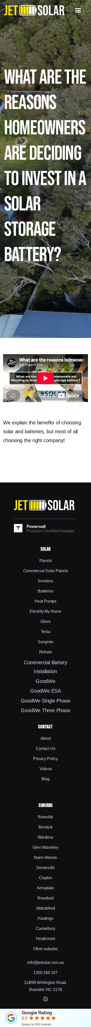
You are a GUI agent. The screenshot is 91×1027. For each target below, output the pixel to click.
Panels (45, 560)
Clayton (45, 878)
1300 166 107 (45, 972)
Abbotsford (45, 908)
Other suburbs (45, 949)
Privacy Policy (45, 758)
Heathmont (45, 938)
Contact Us (45, 748)
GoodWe (45, 681)
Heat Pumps (45, 601)
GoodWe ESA (45, 691)
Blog (45, 779)
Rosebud (45, 898)
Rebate (45, 652)
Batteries (45, 591)
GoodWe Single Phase (46, 701)
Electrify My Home (45, 611)
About (45, 738)
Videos (45, 769)
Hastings (45, 918)
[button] (78, 10)
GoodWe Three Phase (45, 710)
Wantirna (45, 837)
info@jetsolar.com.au (45, 962)
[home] (34, 10)
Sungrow (45, 642)
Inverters (45, 581)
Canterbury (45, 928)
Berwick (45, 827)
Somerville (45, 868)
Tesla (45, 631)
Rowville (45, 817)
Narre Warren (45, 857)
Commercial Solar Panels (45, 571)
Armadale (45, 888)
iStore (45, 621)
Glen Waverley (45, 847)
